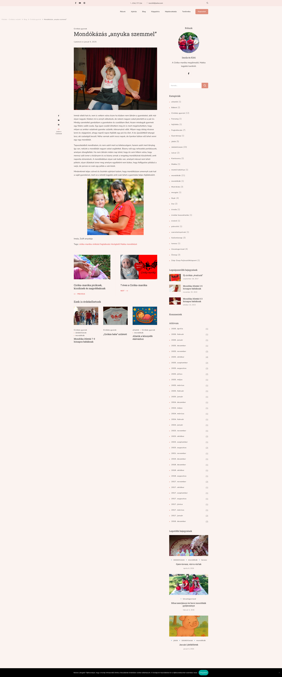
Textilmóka (186, 11)
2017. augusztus (178, 499)
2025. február (177, 391)
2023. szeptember (179, 442)
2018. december (178, 465)
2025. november (178, 351)
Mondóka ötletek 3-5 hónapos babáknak (192, 287)
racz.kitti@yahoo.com (156, 3)
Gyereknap (176, 136)
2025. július (176, 374)
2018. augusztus (178, 476)
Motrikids (175, 187)
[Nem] (279, 674)
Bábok (174, 107)
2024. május (177, 408)
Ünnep (174, 255)
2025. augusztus (178, 368)
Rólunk (122, 11)
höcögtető (115, 244)
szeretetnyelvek (178, 232)
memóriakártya (178, 170)
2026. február (177, 334)
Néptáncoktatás (171, 11)
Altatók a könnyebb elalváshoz (143, 337)
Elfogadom (203, 672)
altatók (136, 330)
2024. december (178, 402)
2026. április (177, 329)
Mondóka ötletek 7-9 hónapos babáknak (84, 340)
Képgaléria (155, 11)
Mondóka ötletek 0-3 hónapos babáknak (192, 300)
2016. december (178, 521)
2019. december (178, 459)
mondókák (80, 335)
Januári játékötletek (188, 644)
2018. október (177, 470)
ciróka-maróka (85, 244)
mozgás (174, 192)
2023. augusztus (178, 447)
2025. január (177, 397)
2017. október (177, 487)
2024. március (177, 413)
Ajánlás (134, 11)
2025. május (177, 379)
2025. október (177, 357)
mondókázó (132, 244)
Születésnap (177, 238)
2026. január (177, 340)
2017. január (177, 515)
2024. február (177, 419)
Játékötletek (80, 333)
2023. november (178, 431)
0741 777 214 (137, 3)
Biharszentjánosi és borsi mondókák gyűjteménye (188, 604)
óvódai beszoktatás (180, 215)
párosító (175, 226)
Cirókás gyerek (80, 29)
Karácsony (176, 158)
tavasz (174, 243)
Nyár (173, 198)
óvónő (174, 221)
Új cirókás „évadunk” (193, 275)
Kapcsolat (202, 11)
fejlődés (175, 124)
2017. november (178, 481)
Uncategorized (178, 249)
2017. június (177, 504)
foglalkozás (105, 244)
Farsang (175, 119)
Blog (144, 11)
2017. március (177, 510)
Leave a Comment (59, 132)
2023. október (177, 436)
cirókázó (96, 244)
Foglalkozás (176, 130)
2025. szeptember (179, 363)
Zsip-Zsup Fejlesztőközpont (184, 260)
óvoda (174, 209)
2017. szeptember (179, 493)
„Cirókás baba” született (115, 334)
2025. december (178, 345)
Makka (123, 244)
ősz (172, 204)
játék (173, 141)
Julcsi (173, 153)
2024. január (177, 425)
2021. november (178, 453)
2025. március (177, 385)
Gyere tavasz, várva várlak (188, 564)
